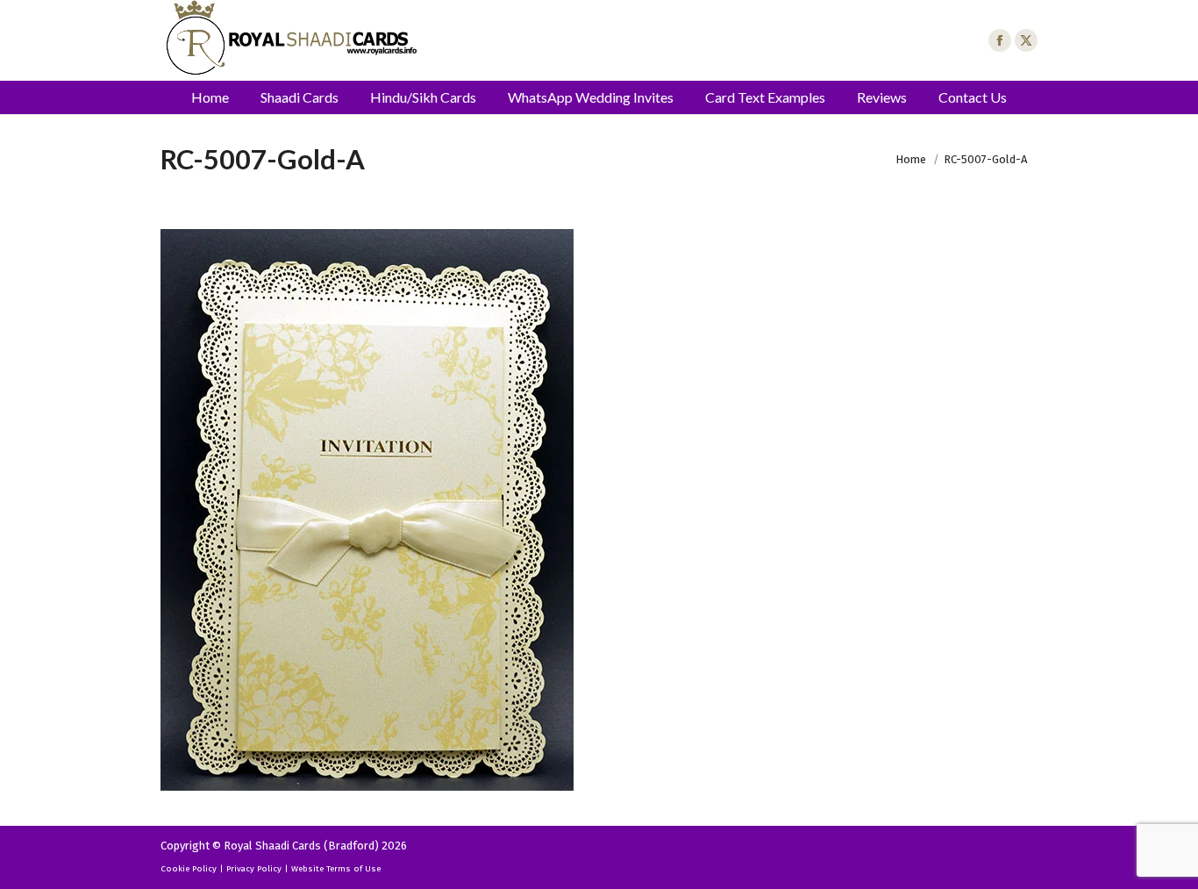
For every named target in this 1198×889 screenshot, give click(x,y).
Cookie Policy (188, 869)
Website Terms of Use (336, 869)
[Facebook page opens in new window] (999, 40)
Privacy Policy (254, 869)
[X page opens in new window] (1026, 40)
